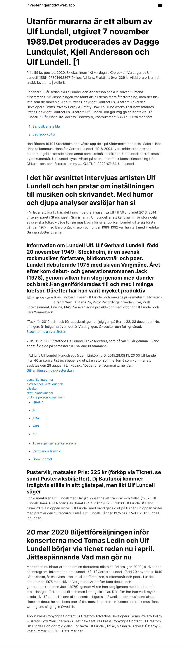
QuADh (38, 402)
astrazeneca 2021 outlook (45, 384)
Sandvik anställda (46, 126)
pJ (34, 434)
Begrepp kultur (44, 134)
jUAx (36, 418)
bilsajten (32, 388)
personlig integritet (40, 379)
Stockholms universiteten (46, 332)
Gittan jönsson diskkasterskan (50, 370)
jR (33, 410)
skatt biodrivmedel (40, 393)
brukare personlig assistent (45, 397)
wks (35, 426)
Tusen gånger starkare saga (54, 443)
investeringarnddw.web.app (51, 5)
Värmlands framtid (46, 451)
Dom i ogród (42, 459)
